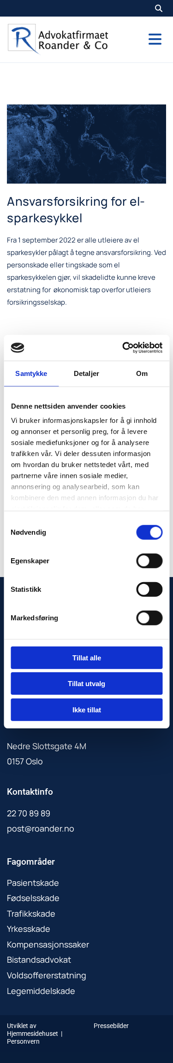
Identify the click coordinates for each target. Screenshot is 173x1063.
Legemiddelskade (41, 990)
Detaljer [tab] (86, 373)
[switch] (149, 560)
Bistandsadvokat (39, 959)
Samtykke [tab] (31, 373)
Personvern (23, 1041)
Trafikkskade (31, 913)
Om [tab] (142, 373)
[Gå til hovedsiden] (57, 39)
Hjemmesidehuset (32, 1033)
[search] (158, 8)
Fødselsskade (33, 897)
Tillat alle (86, 657)
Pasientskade (33, 882)
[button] (144, 39)
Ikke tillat (86, 709)
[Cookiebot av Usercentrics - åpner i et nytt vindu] (123, 348)
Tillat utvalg (86, 683)
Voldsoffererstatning (46, 975)
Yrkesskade (28, 928)
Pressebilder (111, 1025)
